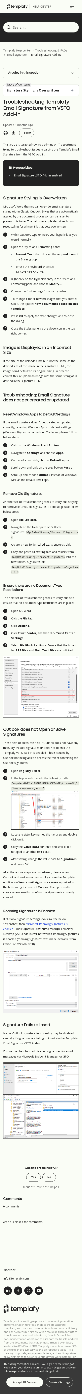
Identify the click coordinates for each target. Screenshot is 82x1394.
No (49, 1177)
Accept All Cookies (24, 1382)
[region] (41, 1376)
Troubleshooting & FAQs (51, 50)
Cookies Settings (59, 1382)
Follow (26, 132)
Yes (33, 1177)
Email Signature (17, 54)
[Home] (17, 6)
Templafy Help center (17, 50)
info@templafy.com (16, 1278)
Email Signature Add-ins (46, 54)
